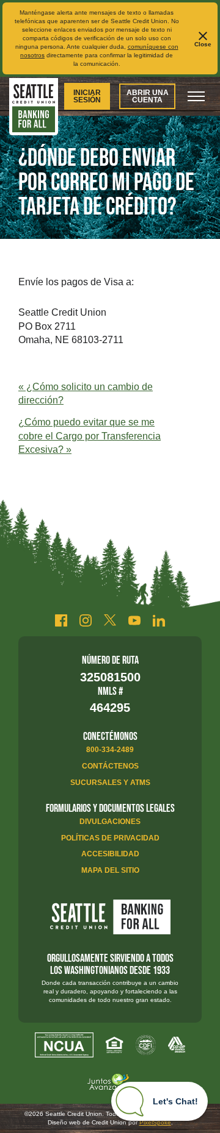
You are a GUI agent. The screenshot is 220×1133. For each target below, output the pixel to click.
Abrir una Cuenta (148, 96)
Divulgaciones (110, 821)
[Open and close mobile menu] (196, 96)
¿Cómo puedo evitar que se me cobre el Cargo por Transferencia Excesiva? (89, 436)
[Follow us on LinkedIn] (159, 620)
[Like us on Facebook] (61, 620)
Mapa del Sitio (110, 870)
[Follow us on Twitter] (110, 620)
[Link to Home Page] (33, 108)
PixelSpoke (155, 1122)
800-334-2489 (110, 749)
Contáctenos (110, 766)
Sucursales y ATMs (110, 782)
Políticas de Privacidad (110, 838)
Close (202, 44)
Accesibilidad (110, 854)
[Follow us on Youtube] (134, 620)
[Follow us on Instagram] (85, 620)
